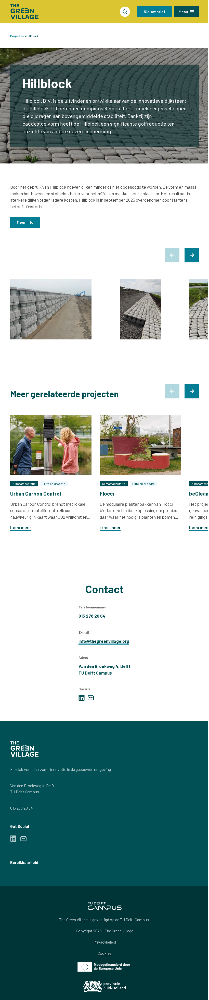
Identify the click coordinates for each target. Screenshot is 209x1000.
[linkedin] (82, 698)
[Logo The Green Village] (24, 11)
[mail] (91, 697)
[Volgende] (192, 255)
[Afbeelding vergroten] (51, 309)
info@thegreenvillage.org (104, 641)
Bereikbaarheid (24, 862)
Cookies (105, 953)
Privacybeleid (104, 941)
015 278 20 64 (21, 807)
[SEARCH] (125, 12)
